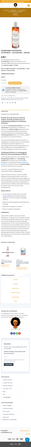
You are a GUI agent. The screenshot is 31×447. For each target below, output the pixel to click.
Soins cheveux (19, 99)
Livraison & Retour (7, 380)
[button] (2, 5)
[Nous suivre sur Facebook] (11, 333)
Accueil (6, 10)
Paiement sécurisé (7, 385)
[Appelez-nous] (17, 333)
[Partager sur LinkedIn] (15, 103)
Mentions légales (7, 405)
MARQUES (13, 10)
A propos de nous (7, 382)
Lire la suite (5, 265)
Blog (4, 391)
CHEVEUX (26, 98)
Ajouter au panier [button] (21, 268)
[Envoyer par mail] (10, 103)
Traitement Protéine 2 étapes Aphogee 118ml (6, 261)
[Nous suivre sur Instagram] (14, 333)
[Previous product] (17, 14)
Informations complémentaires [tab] (10, 114)
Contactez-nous (7, 388)
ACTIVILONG (21, 10)
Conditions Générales (8, 414)
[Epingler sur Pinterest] (13, 103)
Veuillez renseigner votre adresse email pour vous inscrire (14, 352)
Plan (4, 417)
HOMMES (3, 99)
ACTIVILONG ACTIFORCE (15, 12)
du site (7, 417)
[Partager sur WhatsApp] (2, 103)
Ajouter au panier (14, 83)
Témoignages (7, 397)
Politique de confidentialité (10, 419)
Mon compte (6, 411)
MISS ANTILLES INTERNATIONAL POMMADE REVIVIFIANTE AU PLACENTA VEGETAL (22, 262)
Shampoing (13, 99)
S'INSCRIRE (8, 364)
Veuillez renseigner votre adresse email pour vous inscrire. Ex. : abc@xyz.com (14, 360)
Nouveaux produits (8, 408)
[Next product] (14, 14)
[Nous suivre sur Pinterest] (19, 333)
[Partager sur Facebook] (5, 103)
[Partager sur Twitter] (7, 103)
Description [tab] (4, 111)
